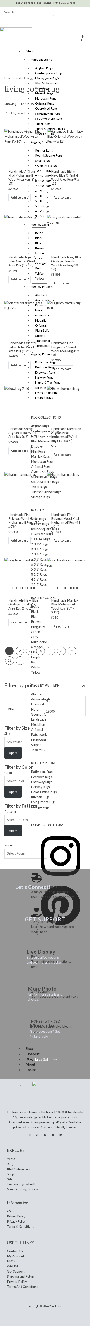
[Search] (49, 13)
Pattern (10, 811)
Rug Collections (41, 59)
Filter (11, 709)
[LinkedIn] (60, 1135)
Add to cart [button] (19, 197)
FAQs (10, 1211)
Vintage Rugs (44, 134)
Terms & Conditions (20, 1226)
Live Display (41, 951)
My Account (15, 1256)
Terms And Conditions (22, 1286)
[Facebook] (45, 1135)
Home (8, 78)
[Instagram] (29, 1135)
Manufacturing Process (22, 1189)
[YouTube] (53, 1135)
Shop (10, 1174)
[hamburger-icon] (84, 50)
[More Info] (35, 1015)
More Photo (42, 988)
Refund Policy (16, 1216)
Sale (9, 1179)
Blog (10, 1164)
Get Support (16, 1271)
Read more (19, 622)
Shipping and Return (21, 1276)
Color (8, 773)
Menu (30, 51)
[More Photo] (33, 978)
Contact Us (15, 1251)
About (11, 1159)
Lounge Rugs (44, 397)
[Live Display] (32, 942)
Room (8, 845)
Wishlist (12, 1266)
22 (9, 660)
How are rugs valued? (21, 1184)
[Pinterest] (37, 1135)
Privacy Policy (16, 1221)
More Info (42, 1025)
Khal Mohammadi (18, 1169)
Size (7, 734)
